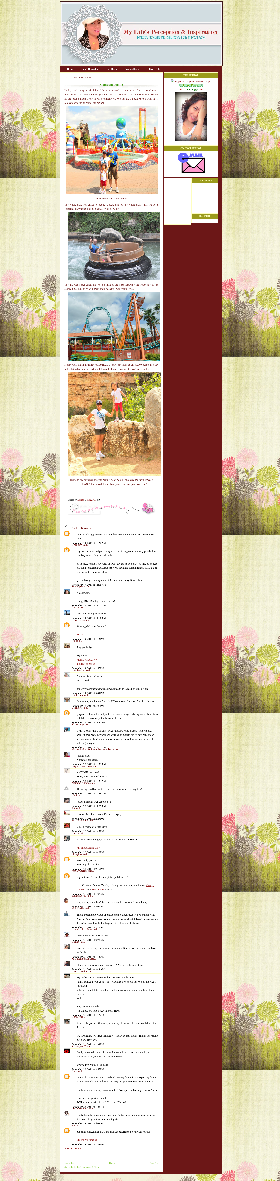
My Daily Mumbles (87, 1139)
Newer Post (69, 1162)
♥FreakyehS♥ (79, 1046)
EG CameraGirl (80, 820)
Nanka (75, 795)
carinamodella (79, 895)
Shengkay (77, 854)
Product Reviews (133, 69)
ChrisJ (75, 1016)
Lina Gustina (79, 670)
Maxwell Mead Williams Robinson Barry (93, 749)
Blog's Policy (155, 69)
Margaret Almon (80, 782)
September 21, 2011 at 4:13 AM (88, 956)
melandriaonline (80, 1108)
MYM (80, 634)
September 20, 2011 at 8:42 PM (88, 852)
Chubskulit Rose (80, 528)
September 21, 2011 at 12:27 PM (88, 1015)
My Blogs (112, 69)
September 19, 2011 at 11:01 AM (89, 584)
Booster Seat (98, 889)
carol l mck (78, 695)
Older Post (153, 1162)
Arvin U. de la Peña (82, 929)
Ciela (75, 1071)
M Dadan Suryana (81, 958)
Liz (74, 640)
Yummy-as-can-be (86, 663)
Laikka (76, 941)
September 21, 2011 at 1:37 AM (88, 893)
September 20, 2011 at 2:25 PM (88, 818)
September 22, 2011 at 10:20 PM (88, 1106)
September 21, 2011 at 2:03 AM (88, 906)
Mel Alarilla (78, 908)
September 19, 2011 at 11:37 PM (88, 722)
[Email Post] (98, 499)
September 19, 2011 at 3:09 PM (88, 693)
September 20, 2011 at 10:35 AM (89, 764)
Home (70, 69)
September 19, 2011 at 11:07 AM (89, 605)
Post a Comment (72, 1148)
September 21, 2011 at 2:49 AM (88, 927)
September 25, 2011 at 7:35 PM (88, 1144)
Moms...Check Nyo (87, 659)
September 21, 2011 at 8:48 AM (88, 969)
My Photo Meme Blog (88, 847)
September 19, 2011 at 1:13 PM (88, 639)
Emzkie (76, 833)
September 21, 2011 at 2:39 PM (88, 1044)
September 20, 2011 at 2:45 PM (88, 831)
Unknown (77, 544)
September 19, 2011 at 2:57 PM (88, 668)
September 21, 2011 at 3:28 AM (88, 940)
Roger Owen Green (82, 766)
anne (74, 1125)
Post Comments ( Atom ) (88, 1166)
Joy (74, 808)
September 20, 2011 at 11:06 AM (89, 806)
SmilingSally (79, 586)
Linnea (76, 607)
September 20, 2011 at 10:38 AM (89, 781)
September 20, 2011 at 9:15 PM (88, 869)
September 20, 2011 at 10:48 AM (89, 793)
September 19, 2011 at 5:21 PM (88, 705)
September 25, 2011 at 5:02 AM (88, 1123)
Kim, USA (77, 619)
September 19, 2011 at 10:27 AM (89, 543)
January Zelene (80, 870)
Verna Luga (78, 724)
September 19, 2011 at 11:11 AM (89, 618)
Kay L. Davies (80, 971)
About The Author (90, 69)
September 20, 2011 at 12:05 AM (89, 747)
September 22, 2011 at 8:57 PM (88, 1069)
